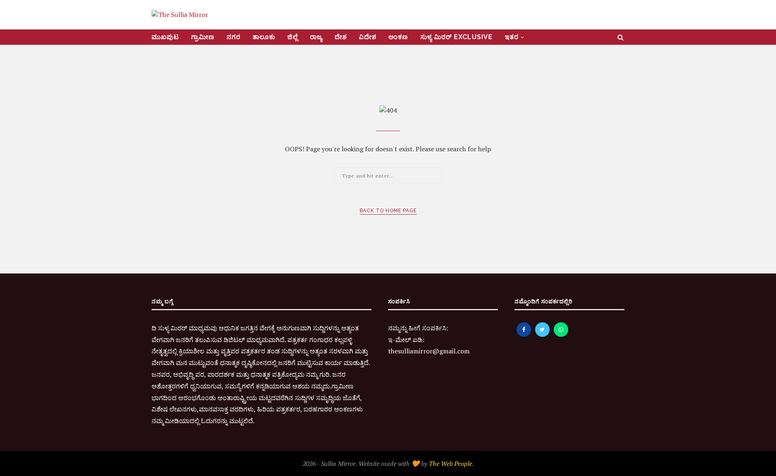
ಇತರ (512, 37)
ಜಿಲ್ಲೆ (292, 37)
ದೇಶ (341, 37)
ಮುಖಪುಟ (165, 37)
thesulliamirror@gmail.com (429, 351)
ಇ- (391, 339)
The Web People (450, 463)
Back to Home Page (388, 210)
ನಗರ (233, 37)
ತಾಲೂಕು (264, 37)
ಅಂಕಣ (398, 37)
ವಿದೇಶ (367, 37)
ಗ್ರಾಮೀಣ (203, 37)
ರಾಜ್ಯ (316, 37)
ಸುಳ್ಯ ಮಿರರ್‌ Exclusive (456, 37)
